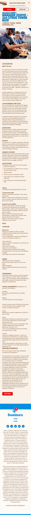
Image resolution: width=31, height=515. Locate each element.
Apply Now (7, 394)
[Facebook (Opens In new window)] (11, 426)
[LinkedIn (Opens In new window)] (15, 426)
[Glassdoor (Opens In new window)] (23, 426)
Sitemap (16, 418)
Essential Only (22, 9)
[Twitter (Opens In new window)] (7, 426)
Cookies (15, 421)
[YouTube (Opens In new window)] (19, 426)
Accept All (9, 9)
